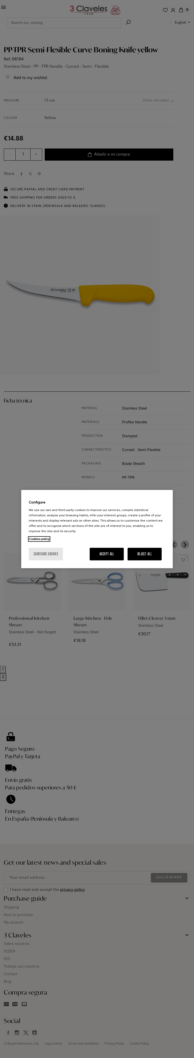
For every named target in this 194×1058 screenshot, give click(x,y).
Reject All (144, 554)
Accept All (107, 554)
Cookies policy (39, 539)
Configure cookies (46, 554)
